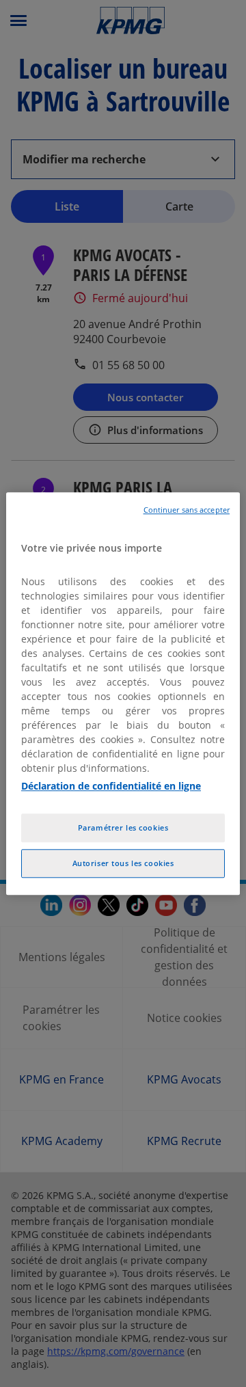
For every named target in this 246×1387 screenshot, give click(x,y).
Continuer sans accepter (187, 510)
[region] (123, 693)
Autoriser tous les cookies (123, 863)
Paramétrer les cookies (123, 827)
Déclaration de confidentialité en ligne (111, 785)
